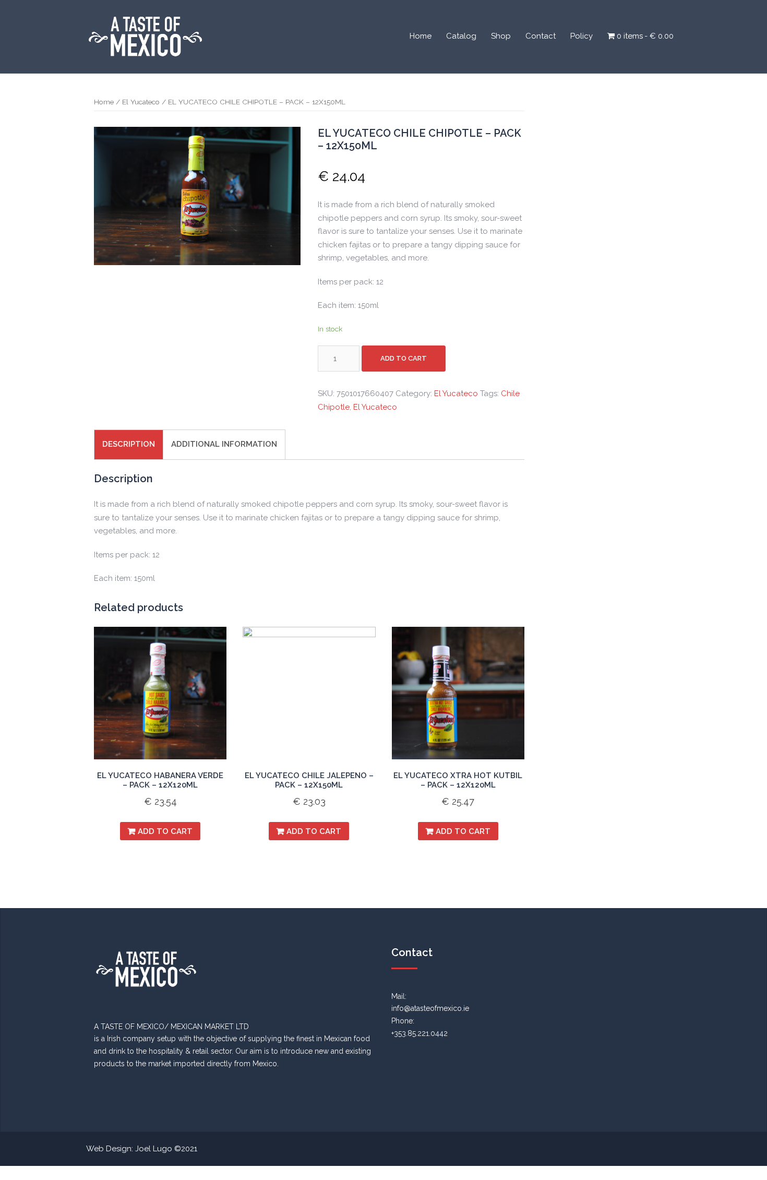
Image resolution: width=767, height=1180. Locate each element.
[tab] (128, 444)
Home (421, 36)
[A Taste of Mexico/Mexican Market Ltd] (145, 36)
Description (128, 444)
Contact (540, 36)
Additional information (224, 444)
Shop (501, 36)
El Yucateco (141, 102)
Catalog (461, 36)
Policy (581, 36)
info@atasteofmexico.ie (430, 1008)
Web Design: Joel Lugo (129, 1148)
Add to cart (403, 358)
